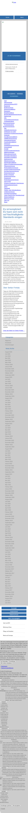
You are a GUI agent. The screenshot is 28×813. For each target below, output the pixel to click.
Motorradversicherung (10, 154)
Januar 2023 (8, 438)
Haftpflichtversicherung (10, 138)
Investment (8, 342)
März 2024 (8, 409)
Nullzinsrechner (8, 159)
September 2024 (9, 396)
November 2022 (9, 442)
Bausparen (7, 111)
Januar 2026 (8, 366)
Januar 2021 (8, 489)
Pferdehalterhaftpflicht (10, 162)
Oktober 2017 (9, 571)
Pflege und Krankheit (8, 631)
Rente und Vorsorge (8, 635)
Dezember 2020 (9, 491)
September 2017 (9, 573)
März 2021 (8, 484)
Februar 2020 (9, 512)
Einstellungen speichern (6, 805)
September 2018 (9, 548)
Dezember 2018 (9, 541)
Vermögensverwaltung (10, 193)
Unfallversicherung (9, 191)
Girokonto (6, 135)
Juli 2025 (7, 379)
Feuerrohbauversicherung (11, 119)
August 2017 (8, 575)
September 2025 (9, 375)
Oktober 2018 (9, 546)
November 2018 (9, 543)
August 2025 (8, 377)
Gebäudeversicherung (10, 130)
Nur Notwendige (4, 661)
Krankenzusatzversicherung (12, 150)
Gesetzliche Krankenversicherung (13, 133)
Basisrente (7, 106)
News (5, 202)
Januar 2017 (8, 590)
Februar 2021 (9, 486)
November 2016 (9, 594)
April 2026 (8, 360)
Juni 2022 (8, 453)
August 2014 (8, 598)
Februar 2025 (9, 385)
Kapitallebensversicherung (11, 145)
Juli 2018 (7, 552)
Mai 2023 (7, 430)
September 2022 (9, 446)
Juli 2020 (7, 501)
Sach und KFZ (6, 623)
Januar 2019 (8, 539)
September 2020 (9, 497)
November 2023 (9, 417)
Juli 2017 (7, 577)
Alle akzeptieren (16, 805)
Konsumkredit (8, 147)
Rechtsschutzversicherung (11, 171)
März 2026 (8, 362)
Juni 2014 (8, 602)
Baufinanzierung (8, 107)
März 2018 (8, 560)
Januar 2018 (8, 564)
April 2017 (8, 583)
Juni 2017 (8, 579)
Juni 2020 (8, 503)
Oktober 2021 (9, 470)
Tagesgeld (7, 188)
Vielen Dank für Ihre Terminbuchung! (14, 195)
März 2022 (8, 459)
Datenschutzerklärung (7, 668)
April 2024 (8, 406)
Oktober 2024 (9, 394)
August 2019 (8, 524)
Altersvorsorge (8, 102)
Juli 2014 (7, 600)
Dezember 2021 (9, 465)
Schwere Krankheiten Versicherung (14, 183)
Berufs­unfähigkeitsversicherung (13, 114)
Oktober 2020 (9, 495)
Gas (5, 128)
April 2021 (8, 482)
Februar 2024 (9, 411)
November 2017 (9, 569)
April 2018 (8, 558)
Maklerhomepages (9, 152)
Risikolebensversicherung (11, 179)
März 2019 (8, 535)
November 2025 (9, 371)
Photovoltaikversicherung (11, 167)
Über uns (6, 200)
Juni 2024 (8, 402)
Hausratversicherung (10, 140)
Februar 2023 (9, 436)
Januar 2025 (8, 387)
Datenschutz (7, 116)
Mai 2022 (7, 455)
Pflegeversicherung (9, 166)
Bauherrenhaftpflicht (9, 109)
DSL (5, 118)
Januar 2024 (8, 413)
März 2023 (8, 434)
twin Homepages (14, 618)
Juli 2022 (7, 451)
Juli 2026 (7, 354)
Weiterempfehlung (9, 197)
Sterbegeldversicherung (10, 185)
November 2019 (9, 518)
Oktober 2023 (9, 419)
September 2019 (9, 522)
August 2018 (8, 550)
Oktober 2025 (9, 373)
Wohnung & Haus (9, 198)
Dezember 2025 (9, 368)
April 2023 (8, 432)
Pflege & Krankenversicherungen (13, 164)
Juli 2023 (7, 425)
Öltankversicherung (9, 161)
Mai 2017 (7, 581)
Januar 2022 (8, 463)
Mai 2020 (7, 505)
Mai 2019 (7, 531)
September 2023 (9, 421)
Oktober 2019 (9, 520)
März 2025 (8, 383)
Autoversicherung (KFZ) (10, 104)
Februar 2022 (9, 461)
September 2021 (9, 472)
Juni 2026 (8, 356)
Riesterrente (7, 178)
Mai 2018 (7, 556)
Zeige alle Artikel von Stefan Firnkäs (14, 330)
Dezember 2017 (9, 567)
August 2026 (8, 352)
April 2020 (8, 508)
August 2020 (8, 499)
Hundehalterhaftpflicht (10, 142)
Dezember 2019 (9, 516)
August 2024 (8, 398)
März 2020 (8, 510)
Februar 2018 (9, 562)
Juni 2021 (8, 478)
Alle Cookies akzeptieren (6, 663)
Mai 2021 (7, 480)
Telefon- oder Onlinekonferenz (12, 190)
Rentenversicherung (9, 176)
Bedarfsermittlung (9, 112)
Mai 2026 (7, 358)
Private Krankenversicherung (12, 169)
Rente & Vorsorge (9, 174)
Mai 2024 (7, 404)
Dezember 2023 (9, 415)
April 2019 (8, 533)
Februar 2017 (9, 588)
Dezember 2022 (9, 440)
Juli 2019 (7, 527)
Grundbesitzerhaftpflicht (10, 137)
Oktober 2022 (9, 444)
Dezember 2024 (9, 390)
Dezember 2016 (9, 592)
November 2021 (9, 468)
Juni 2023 (8, 427)
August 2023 (8, 423)
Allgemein (8, 340)
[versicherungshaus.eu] (14, 2)
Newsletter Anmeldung (10, 157)
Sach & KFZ (7, 181)
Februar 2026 (9, 364)
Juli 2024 (7, 400)
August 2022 (8, 449)
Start (5, 100)
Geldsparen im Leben (10, 131)
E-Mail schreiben (9, 71)
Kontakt (6, 149)
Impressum (7, 143)
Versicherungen (9, 344)
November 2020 (9, 493)
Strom (5, 186)
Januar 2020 (8, 514)
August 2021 (8, 474)
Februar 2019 (9, 537)
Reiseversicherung (9, 173)
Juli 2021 (7, 476)
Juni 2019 (8, 529)
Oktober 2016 (9, 596)
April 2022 (8, 457)
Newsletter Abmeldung (10, 155)
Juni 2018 (8, 554)
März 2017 (8, 586)
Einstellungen (12, 661)
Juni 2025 (8, 381)
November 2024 (9, 392)
